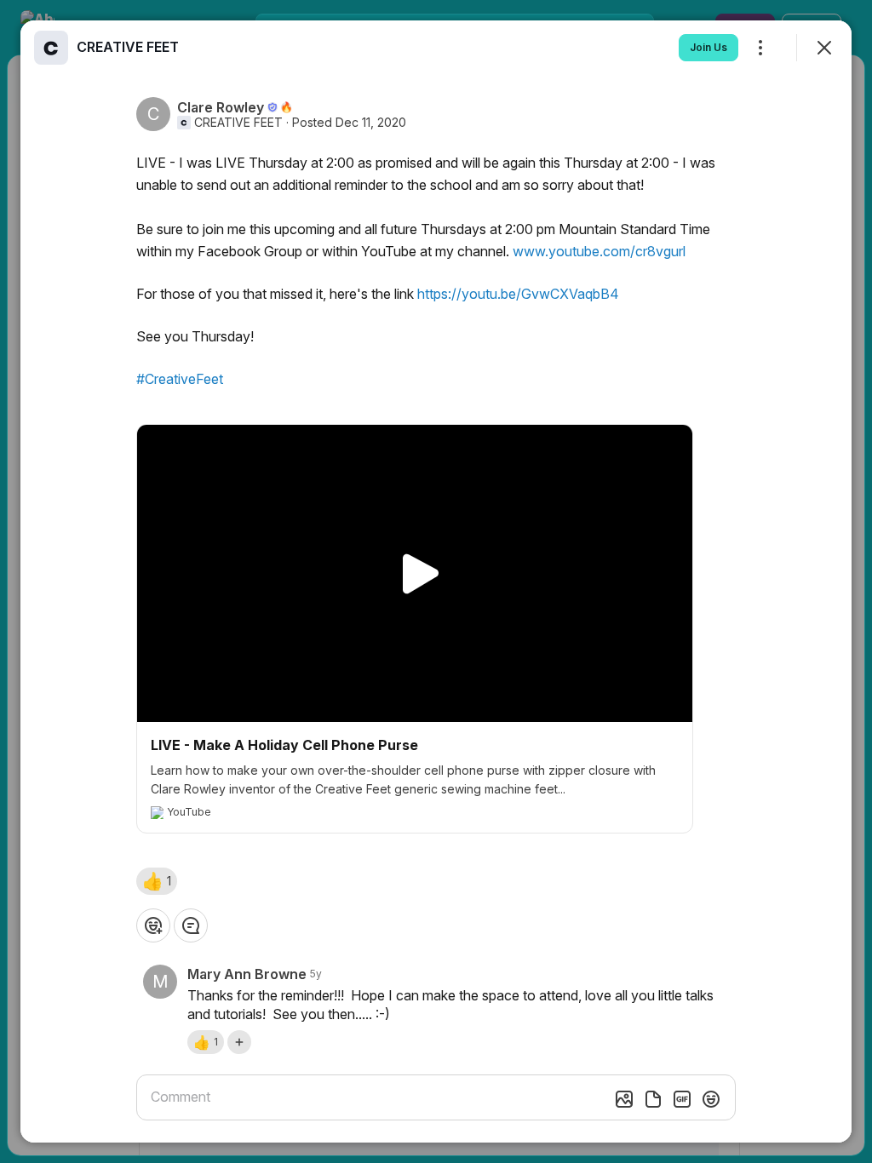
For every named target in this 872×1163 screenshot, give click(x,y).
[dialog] (436, 581)
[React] (153, 925)
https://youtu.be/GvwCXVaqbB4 (518, 293)
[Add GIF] (682, 1099)
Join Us (708, 47)
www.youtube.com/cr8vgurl (599, 251)
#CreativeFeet (179, 378)
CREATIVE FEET (238, 122)
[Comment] (191, 925)
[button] (156, 881)
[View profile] (51, 48)
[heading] (128, 46)
